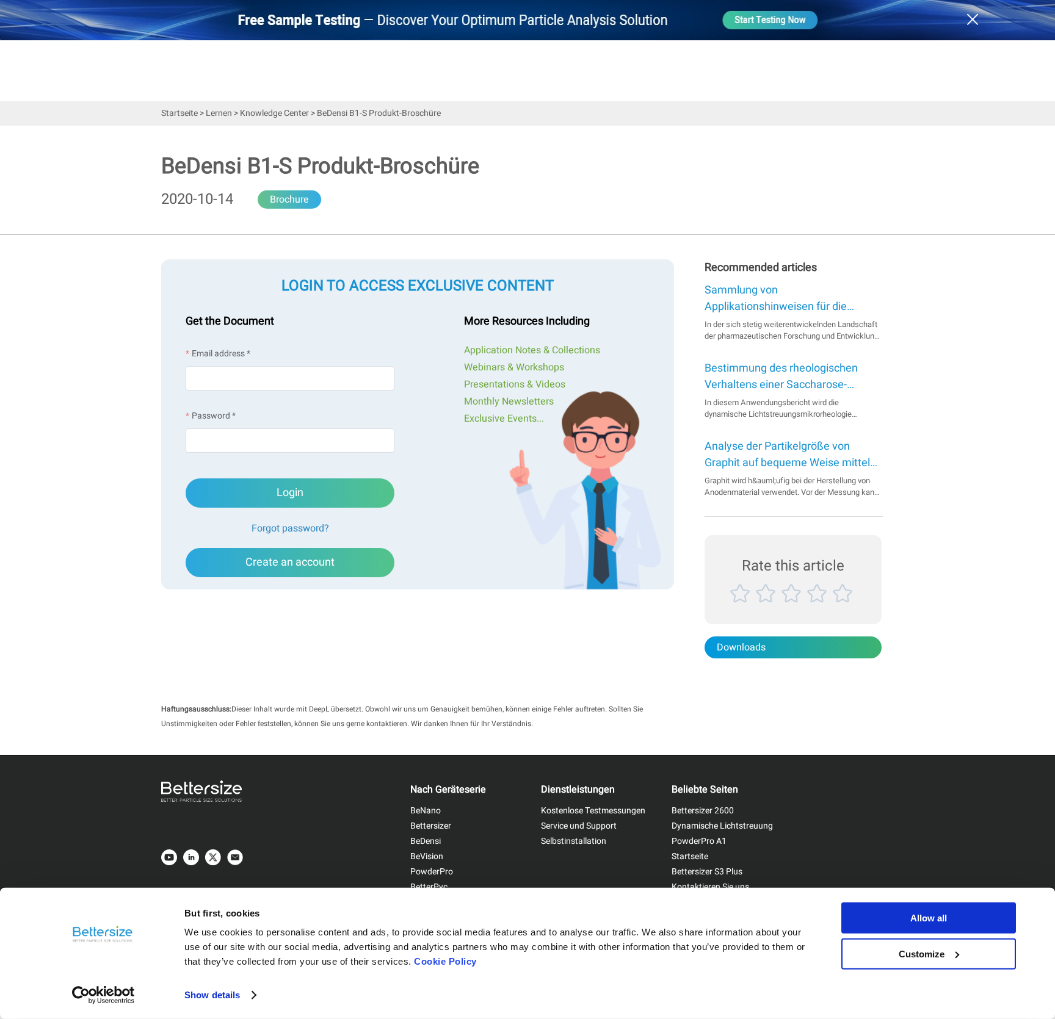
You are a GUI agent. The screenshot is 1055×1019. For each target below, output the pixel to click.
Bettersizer (430, 825)
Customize (921, 953)
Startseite (179, 113)
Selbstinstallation (573, 841)
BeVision (426, 856)
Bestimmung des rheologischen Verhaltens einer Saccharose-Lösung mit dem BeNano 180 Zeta (788, 376)
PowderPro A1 (699, 841)
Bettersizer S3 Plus (707, 871)
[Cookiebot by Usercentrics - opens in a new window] (103, 995)
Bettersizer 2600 (703, 810)
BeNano (425, 810)
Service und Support (579, 825)
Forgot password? (290, 528)
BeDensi (425, 841)
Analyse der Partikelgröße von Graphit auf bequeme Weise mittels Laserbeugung (790, 454)
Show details (212, 995)
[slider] (793, 607)
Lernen (219, 113)
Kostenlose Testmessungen (593, 810)
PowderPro (431, 871)
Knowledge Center (274, 113)
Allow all (928, 918)
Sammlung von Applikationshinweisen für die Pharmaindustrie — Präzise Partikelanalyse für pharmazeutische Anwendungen (784, 298)
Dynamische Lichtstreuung (722, 825)
